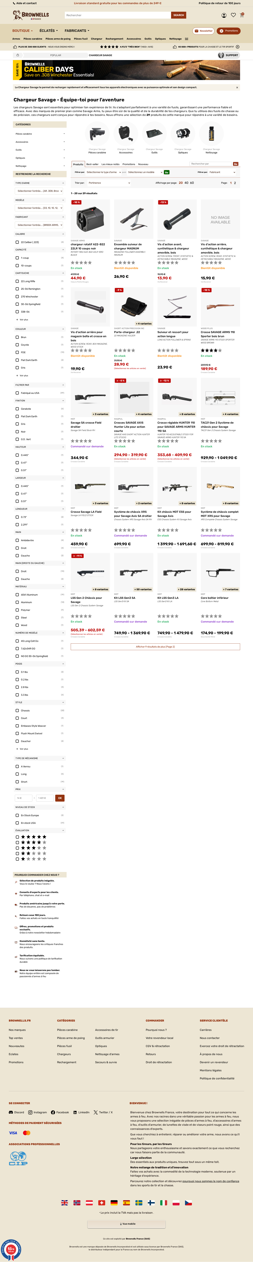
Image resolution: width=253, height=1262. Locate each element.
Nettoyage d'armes (107, 1054)
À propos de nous (211, 1054)
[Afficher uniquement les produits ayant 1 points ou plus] (40, 859)
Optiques (160, 38)
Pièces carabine (33, 38)
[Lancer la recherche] (178, 15)
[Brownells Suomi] (151, 1202)
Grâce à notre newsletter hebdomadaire (40, 932)
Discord (19, 1112)
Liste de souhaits (234, 15)
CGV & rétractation (158, 1046)
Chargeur (96, 38)
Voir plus (24, 319)
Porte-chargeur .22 (127, 332)
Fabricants (75, 31)
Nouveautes (16, 1046)
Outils (148, 38)
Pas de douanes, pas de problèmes (37, 906)
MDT (73, 419)
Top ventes (16, 1038)
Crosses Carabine (208, 372)
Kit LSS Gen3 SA (124, 598)
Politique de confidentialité (217, 1078)
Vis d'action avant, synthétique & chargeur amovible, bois (173, 248)
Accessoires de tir (106, 1030)
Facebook (62, 1112)
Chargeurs (64, 1054)
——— (187, 38)
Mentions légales (211, 1070)
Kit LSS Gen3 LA (167, 598)
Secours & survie (106, 1062)
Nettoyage (175, 38)
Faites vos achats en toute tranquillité (39, 918)
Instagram (40, 1112)
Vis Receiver (162, 282)
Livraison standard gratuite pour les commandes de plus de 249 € (117, 3)
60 (192, 183)
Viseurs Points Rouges (80, 282)
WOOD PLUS (207, 328)
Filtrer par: (80, 172)
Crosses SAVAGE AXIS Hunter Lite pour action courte (129, 427)
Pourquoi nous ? (156, 1030)
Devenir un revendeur (214, 1062)
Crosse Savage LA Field (86, 511)
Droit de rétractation (159, 1062)
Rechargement (114, 38)
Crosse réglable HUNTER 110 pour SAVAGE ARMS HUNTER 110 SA (176, 427)
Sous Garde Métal (208, 637)
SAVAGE (118, 240)
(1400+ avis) (136, 47)
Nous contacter (210, 1038)
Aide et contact (26, 3)
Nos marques (17, 1030)
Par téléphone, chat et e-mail (34, 895)
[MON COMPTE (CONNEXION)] (225, 15)
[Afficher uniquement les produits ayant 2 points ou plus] (40, 853)
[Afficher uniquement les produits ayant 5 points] (40, 837)
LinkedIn (83, 1112)
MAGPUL (118, 419)
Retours (151, 1054)
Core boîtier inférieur (215, 598)
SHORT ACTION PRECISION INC (129, 328)
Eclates (13, 1054)
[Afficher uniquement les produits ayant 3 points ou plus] (40, 848)
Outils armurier (104, 1038)
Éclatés (47, 31)
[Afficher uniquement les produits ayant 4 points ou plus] (40, 842)
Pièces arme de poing (58, 38)
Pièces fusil (81, 38)
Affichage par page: (166, 182)
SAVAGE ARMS (78, 240)
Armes (16, 38)
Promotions (231, 30)
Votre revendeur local (159, 1038)
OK (60, 798)
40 (186, 183)
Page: (224, 182)
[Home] (16, 55)
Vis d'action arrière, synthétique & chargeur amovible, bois (217, 248)
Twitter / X (106, 1112)
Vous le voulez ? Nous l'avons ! (35, 883)
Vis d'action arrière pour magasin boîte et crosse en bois (88, 336)
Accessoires (134, 38)
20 (181, 183)
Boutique (21, 31)
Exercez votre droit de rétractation (222, 1046)
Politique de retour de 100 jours (220, 3)
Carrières (206, 1030)
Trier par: (80, 182)
